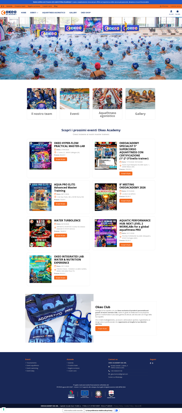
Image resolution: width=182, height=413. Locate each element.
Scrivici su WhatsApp (115, 377)
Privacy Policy (118, 406)
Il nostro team (20, 6)
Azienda (9, 6)
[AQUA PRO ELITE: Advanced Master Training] (40, 197)
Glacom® (138, 406)
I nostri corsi (47, 6)
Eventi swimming (32, 368)
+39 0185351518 (116, 371)
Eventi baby (30, 371)
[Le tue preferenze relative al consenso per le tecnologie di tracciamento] (4, 409)
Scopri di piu (60, 159)
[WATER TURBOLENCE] (40, 233)
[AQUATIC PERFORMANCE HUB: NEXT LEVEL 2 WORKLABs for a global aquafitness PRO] (106, 233)
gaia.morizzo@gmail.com (119, 374)
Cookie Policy (128, 406)
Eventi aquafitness (33, 365)
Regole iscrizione (34, 6)
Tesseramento (32, 363)
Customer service (176, 6)
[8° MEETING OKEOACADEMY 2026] (106, 197)
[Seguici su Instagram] (3, 6)
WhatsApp (165, 6)
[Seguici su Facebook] (1, 6)
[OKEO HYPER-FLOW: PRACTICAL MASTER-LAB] (40, 156)
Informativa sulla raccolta (73, 410)
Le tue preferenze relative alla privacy (99, 410)
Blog (55, 6)
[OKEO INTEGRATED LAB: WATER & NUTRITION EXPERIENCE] (40, 269)
